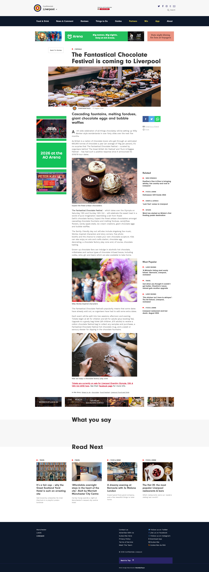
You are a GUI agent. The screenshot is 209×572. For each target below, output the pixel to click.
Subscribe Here (125, 536)
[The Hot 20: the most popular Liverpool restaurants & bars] (157, 481)
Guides (118, 21)
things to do (86, 392)
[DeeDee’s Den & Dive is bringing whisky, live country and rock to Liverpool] (158, 182)
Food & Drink (42, 21)
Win (146, 21)
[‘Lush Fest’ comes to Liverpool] (158, 202)
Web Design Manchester (127, 568)
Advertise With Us (126, 533)
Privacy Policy (124, 539)
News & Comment (64, 21)
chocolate (95, 392)
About (170, 21)
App (157, 21)
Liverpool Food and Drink (120, 392)
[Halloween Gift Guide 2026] (158, 193)
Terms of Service (126, 542)
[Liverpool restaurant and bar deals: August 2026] (158, 310)
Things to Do (102, 21)
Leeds (38, 533)
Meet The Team (125, 545)
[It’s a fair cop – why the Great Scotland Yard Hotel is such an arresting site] (51, 481)
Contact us (123, 530)
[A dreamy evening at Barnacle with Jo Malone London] (122, 481)
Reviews (84, 21)
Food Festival (105, 392)
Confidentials (84, 108)
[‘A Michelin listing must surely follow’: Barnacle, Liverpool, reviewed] (158, 271)
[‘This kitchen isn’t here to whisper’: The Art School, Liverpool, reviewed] (158, 298)
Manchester (41, 530)
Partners (133, 21)
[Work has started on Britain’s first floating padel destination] (158, 212)
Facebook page (105, 386)
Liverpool (40, 536)
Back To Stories (56, 50)
